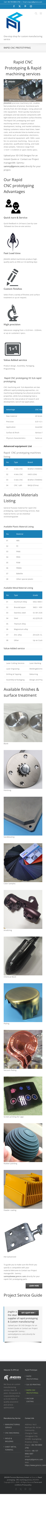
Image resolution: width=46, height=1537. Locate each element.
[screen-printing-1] (23, 1077)
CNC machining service (24, 1480)
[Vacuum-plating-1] (23, 1031)
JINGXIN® (8, 103)
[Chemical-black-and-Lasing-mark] (23, 937)
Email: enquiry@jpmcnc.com (32, 2)
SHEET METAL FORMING (10, 1448)
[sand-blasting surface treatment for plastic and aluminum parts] (23, 797)
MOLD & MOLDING (9, 1439)
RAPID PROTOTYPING (32, 1377)
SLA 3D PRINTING (33, 1384)
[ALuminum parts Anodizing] (23, 891)
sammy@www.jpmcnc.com (15, 1276)
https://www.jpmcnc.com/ (35, 1465)
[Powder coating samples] (23, 844)
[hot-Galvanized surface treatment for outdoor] (23, 1217)
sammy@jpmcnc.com (14, 166)
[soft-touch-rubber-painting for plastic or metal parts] (23, 1124)
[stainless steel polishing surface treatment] (23, 751)
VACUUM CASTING (30, 1400)
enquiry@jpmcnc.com (34, 1459)
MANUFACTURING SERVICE (12, 1426)
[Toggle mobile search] (36, 13)
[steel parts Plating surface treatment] (23, 984)
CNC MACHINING (12, 1433)
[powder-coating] (23, 1171)
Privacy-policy (26, 1485)
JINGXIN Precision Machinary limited (16, 1477)
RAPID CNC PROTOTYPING (32, 1391)
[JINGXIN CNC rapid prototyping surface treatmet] (23, 704)
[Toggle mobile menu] (41, 13)
